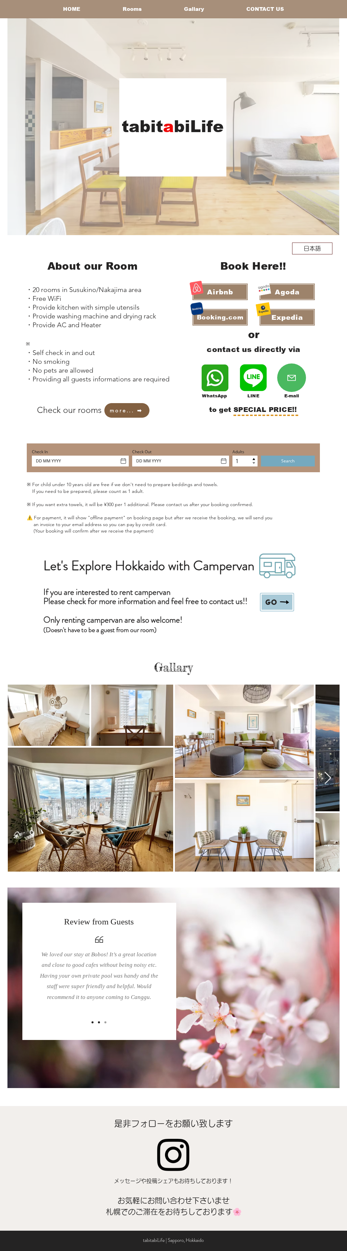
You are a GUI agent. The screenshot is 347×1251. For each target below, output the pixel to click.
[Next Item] (328, 778)
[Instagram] (173, 1154)
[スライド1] (92, 1022)
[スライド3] (105, 1022)
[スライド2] (99, 1022)
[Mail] (291, 377)
